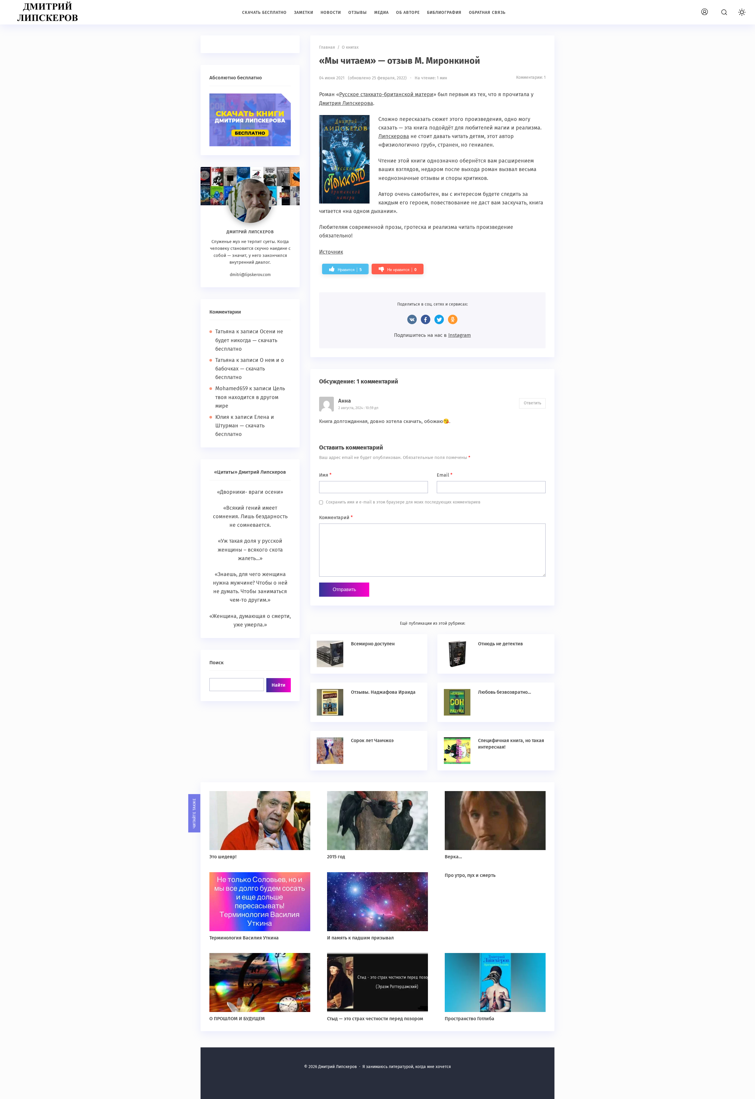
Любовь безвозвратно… (504, 692)
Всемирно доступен (373, 644)
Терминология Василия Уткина (244, 938)
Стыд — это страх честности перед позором (375, 1018)
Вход (711, 8)
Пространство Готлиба (469, 1018)
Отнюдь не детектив (500, 644)
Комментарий (336, 517)
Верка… (453, 856)
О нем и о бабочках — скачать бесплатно (249, 368)
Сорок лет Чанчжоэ (372, 740)
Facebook (425, 319)
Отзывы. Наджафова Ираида (383, 692)
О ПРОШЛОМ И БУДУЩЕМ (237, 1018)
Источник (331, 252)
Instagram (459, 335)
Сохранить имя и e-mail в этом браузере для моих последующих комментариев (403, 502)
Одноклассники (452, 319)
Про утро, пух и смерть (470, 875)
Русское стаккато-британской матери (386, 94)
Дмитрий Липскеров (49, 12)
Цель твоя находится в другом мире (250, 397)
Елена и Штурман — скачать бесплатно (244, 425)
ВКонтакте (412, 319)
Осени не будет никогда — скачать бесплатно (249, 340)
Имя (325, 475)
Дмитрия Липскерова (346, 103)
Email (444, 475)
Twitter (439, 319)
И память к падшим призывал (360, 938)
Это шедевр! (223, 856)
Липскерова (393, 136)
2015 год (336, 856)
